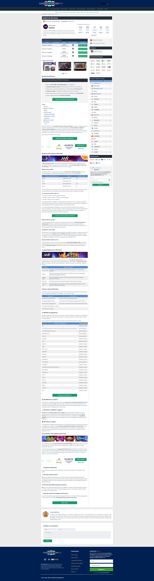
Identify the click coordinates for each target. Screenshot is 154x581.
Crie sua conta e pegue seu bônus (65, 215)
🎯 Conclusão (46, 122)
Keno (85, 12)
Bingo (88, 12)
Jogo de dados (73, 12)
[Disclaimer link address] (49, 559)
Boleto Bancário (97, 93)
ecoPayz (96, 96)
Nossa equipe (74, 569)
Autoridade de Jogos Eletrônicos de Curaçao (97, 51)
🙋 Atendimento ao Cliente (49, 116)
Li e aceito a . (97, 182)
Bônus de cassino (64, 8)
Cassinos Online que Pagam (55, 8)
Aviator (82, 12)
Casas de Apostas (100, 8)
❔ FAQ (45, 123)
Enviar (47, 540)
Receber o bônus (83, 45)
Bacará (68, 12)
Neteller (96, 125)
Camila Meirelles (54, 512)
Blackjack (57, 12)
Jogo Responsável (75, 566)
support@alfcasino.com (81, 402)
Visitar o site (81, 148)
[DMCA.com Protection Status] (55, 559)
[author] (44, 21)
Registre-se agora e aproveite (64, 138)
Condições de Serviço (76, 560)
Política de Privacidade (99, 182)
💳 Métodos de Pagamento (49, 114)
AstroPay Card (97, 83)
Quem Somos (74, 557)
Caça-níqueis (64, 12)
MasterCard (96, 115)
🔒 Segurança (46, 118)
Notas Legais (74, 555)
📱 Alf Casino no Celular (49, 120)
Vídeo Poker (91, 12)
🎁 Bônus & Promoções (48, 108)
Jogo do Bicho (96, 12)
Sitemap (73, 571)
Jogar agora (94, 35)
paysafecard (96, 130)
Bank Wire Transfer (98, 88)
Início (47, 8)
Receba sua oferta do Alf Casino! (64, 99)
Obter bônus (81, 145)
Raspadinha (78, 12)
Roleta (60, 12)
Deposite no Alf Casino (64, 395)
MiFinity (96, 117)
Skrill (95, 138)
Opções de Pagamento (91, 8)
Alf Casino (46, 106)
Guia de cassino (72, 8)
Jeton (95, 112)
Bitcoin (95, 91)
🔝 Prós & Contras (47, 112)
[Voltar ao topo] (151, 579)
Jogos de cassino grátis (81, 8)
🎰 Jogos (45, 110)
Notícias (106, 8)
